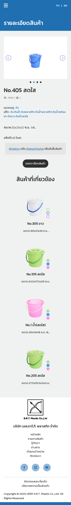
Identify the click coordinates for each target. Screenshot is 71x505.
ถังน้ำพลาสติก (43, 112)
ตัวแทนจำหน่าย (35, 451)
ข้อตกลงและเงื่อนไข (35, 481)
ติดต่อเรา (35, 456)
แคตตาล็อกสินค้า (35, 163)
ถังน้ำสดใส (21, 116)
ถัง (17, 107)
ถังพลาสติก (27, 112)
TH (57, 5)
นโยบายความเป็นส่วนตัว (35, 485)
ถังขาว (11, 116)
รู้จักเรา (35, 443)
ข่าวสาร (35, 447)
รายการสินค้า (35, 438)
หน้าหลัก (36, 434)
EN (65, 5)
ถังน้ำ (17, 112)
